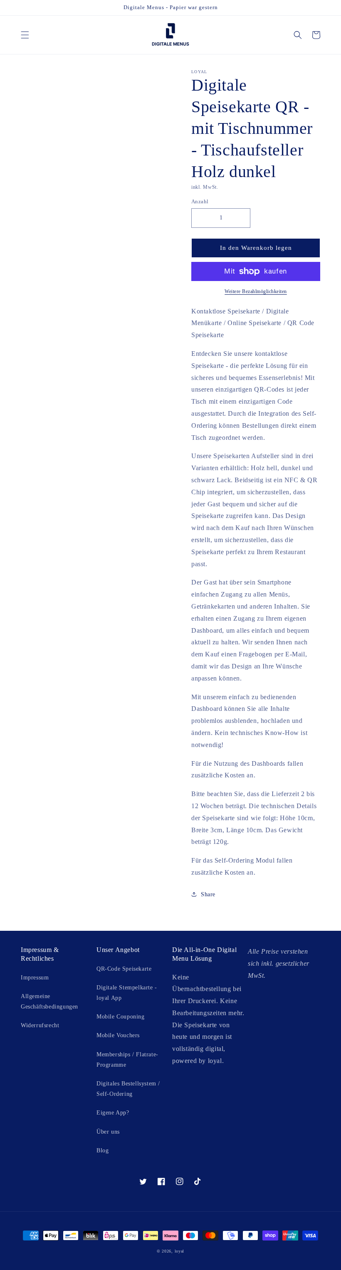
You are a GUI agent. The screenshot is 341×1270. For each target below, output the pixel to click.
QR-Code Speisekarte (123, 969)
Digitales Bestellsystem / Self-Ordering (128, 1088)
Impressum (35, 977)
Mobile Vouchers (118, 1035)
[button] (25, 35)
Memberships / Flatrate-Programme (127, 1059)
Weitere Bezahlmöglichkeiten (256, 291)
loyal (180, 1251)
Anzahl (199, 201)
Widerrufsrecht (40, 1025)
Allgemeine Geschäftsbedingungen (49, 1001)
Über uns (108, 1132)
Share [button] (208, 894)
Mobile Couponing (120, 1017)
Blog (102, 1150)
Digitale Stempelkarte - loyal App (126, 992)
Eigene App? (112, 1113)
